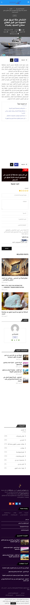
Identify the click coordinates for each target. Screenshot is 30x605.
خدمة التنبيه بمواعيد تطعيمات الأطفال (16, 115)
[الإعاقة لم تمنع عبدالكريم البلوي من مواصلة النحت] (15, 301)
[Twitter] (16, 504)
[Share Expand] (11, 60)
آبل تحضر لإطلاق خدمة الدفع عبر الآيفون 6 (15, 118)
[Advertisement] (15, 143)
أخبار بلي (14, 440)
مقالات (14, 448)
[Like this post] (15, 60)
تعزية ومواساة (14, 452)
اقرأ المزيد (7, 603)
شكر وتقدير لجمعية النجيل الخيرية (17, 108)
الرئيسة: (26, 512)
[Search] (1, 2)
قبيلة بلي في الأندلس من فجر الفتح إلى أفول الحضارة (15, 568)
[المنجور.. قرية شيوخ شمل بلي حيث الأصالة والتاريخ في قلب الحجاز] (25, 380)
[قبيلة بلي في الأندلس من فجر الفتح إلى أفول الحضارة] (25, 357)
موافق (13, 603)
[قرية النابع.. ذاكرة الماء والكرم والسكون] (25, 364)
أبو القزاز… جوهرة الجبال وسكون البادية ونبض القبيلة (15, 575)
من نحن (27, 519)
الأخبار (11, 9)
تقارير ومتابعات (14, 456)
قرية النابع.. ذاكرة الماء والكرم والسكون (18, 571)
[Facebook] (20, 504)
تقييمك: (26, 188)
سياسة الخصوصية (24, 526)
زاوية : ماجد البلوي (14, 468)
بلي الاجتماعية (7, 512)
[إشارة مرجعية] (3, 260)
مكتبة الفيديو (5, 515)
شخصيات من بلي (14, 460)
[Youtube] (13, 504)
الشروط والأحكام (25, 530)
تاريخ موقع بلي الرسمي (23, 523)
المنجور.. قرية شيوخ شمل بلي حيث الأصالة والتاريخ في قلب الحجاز (12, 379)
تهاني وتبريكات (14, 436)
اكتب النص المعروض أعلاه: (19, 242)
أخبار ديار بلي (14, 464)
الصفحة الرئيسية (20, 9)
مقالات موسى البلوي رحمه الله (14, 444)
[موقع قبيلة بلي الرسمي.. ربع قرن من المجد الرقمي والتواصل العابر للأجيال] (15, 267)
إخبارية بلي (16, 29)
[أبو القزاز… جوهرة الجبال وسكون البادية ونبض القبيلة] (25, 372)
